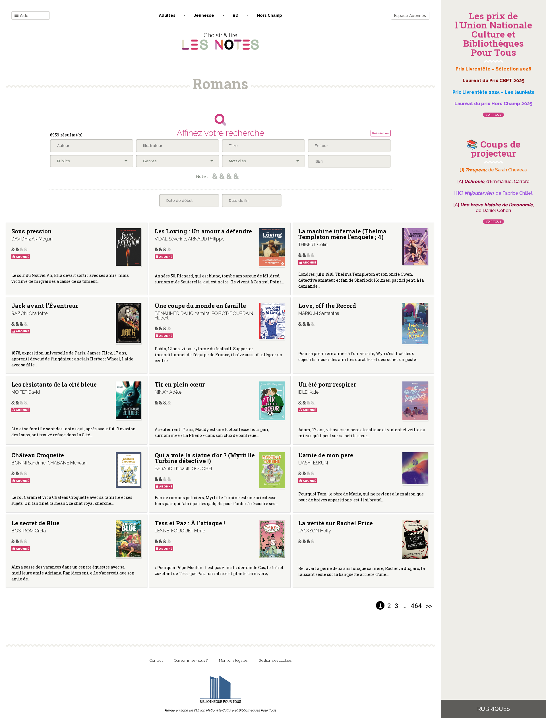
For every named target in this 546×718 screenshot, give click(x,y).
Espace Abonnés (410, 15)
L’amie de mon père (325, 455)
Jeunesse (204, 15)
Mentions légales (233, 660)
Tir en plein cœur (180, 384)
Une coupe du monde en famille (200, 305)
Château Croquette (37, 455)
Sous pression (31, 231)
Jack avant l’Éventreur (44, 305)
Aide (24, 15)
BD (236, 15)
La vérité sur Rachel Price (335, 523)
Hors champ (269, 15)
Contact (156, 660)
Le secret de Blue (35, 523)
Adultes (167, 15)
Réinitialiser (380, 133)
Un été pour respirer (327, 384)
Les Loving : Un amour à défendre (203, 231)
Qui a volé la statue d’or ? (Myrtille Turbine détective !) (205, 457)
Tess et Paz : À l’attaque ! (190, 523)
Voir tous (493, 114)
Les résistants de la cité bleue (54, 384)
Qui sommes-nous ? (191, 660)
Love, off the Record (327, 305)
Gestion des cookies (275, 660)
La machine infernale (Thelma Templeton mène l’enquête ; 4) (342, 233)
